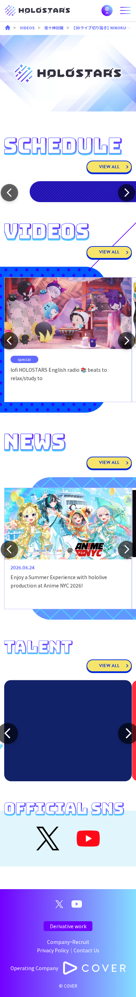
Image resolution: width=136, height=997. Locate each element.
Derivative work (68, 926)
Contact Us (86, 950)
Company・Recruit (68, 941)
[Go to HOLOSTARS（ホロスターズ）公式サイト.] (7, 28)
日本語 (107, 10)
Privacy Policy (53, 950)
